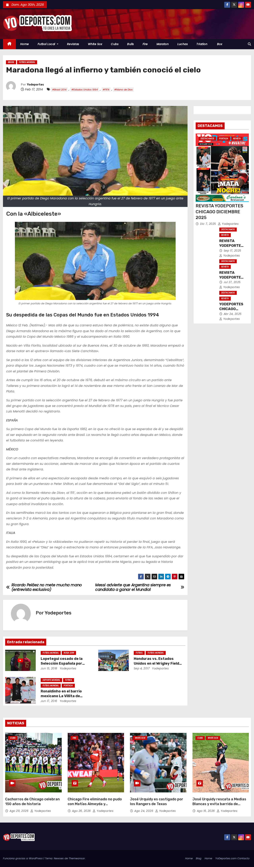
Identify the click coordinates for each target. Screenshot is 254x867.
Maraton (163, 44)
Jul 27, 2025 (232, 282)
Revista (237, 138)
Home (24, 44)
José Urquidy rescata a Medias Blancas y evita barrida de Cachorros (219, 804)
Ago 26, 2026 (82, 811)
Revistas (73, 44)
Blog (198, 858)
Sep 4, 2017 (142, 668)
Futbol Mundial (27, 62)
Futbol (139, 652)
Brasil (11, 62)
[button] (249, 44)
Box (219, 44)
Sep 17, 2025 (232, 251)
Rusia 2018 (69, 652)
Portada (68, 685)
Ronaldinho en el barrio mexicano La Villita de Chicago (61, 696)
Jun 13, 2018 (49, 668)
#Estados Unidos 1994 (84, 89)
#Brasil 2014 (59, 89)
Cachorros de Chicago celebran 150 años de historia (32, 801)
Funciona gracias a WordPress (23, 858)
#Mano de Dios (123, 89)
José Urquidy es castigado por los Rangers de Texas (156, 801)
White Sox (95, 44)
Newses (59, 858)
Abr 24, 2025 (233, 314)
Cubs (114, 44)
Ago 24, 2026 (144, 811)
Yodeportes (35, 84)
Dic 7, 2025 (208, 224)
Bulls (130, 44)
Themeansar (77, 858)
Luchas (182, 44)
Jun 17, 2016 (49, 701)
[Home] (9, 44)
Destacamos (207, 138)
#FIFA (106, 89)
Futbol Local (47, 44)
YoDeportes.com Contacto (232, 858)
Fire (145, 44)
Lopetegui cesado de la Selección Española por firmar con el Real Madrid (63, 663)
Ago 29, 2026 (19, 811)
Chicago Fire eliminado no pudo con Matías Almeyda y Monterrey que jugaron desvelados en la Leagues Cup (95, 806)
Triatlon (201, 44)
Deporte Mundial (51, 680)
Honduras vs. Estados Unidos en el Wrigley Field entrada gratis (156, 663)
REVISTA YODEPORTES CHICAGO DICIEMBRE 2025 (219, 211)
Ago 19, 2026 (206, 811)
